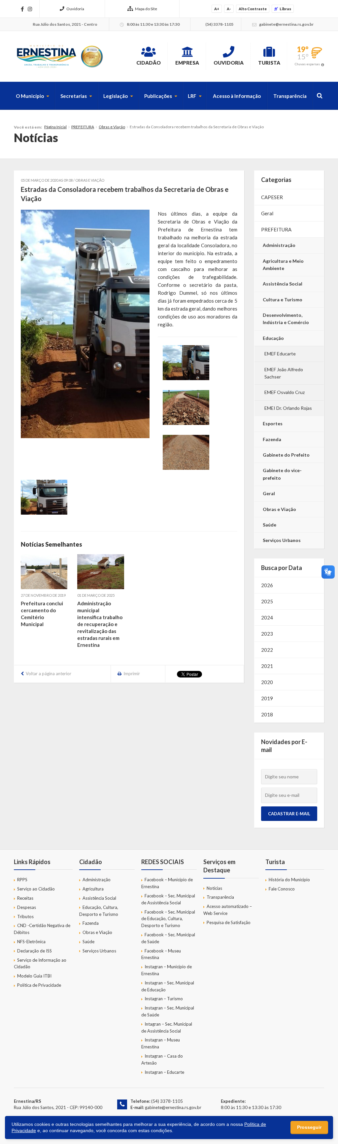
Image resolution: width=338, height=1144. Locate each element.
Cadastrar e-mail (289, 813)
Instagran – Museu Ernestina (160, 1043)
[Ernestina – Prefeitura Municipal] (59, 56)
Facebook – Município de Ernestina (167, 883)
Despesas (26, 907)
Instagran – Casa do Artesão (162, 1059)
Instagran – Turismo (164, 998)
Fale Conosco (282, 888)
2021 (267, 666)
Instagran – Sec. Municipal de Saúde (167, 1011)
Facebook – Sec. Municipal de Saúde (168, 938)
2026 (267, 585)
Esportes (273, 423)
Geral (267, 213)
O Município (30, 96)
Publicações (158, 96)
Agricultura (93, 888)
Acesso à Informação (237, 96)
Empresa (187, 63)
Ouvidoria (75, 8)
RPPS (22, 879)
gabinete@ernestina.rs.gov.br (173, 1107)
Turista (269, 63)
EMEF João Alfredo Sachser (283, 373)
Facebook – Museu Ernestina (161, 954)
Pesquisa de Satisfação (229, 922)
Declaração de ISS (34, 950)
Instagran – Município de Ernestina (166, 970)
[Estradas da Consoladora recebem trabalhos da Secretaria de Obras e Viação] (85, 324)
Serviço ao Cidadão (36, 888)
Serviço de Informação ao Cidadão (40, 963)
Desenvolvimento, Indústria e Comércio (286, 318)
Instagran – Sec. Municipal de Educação (167, 986)
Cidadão (148, 63)
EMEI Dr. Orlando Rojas (288, 408)
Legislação (115, 96)
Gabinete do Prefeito (286, 455)
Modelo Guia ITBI (34, 975)
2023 (267, 634)
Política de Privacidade (39, 985)
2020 (267, 682)
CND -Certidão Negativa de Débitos (42, 929)
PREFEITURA (82, 126)
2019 (267, 698)
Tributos (25, 916)
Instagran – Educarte (164, 1072)
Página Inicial (55, 126)
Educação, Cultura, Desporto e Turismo (98, 911)
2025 (267, 601)
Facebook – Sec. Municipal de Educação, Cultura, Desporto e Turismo (168, 918)
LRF (192, 96)
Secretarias (73, 96)
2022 (267, 650)
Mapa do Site (146, 8)
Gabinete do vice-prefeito (282, 473)
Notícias (214, 888)
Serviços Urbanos (282, 540)
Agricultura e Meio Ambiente (283, 264)
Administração (279, 245)
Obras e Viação (112, 126)
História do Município (289, 879)
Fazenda (272, 439)
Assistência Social (282, 283)
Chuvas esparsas (307, 64)
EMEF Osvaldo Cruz (284, 392)
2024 (267, 617)
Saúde (269, 524)
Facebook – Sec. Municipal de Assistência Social (168, 899)
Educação (273, 338)
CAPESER (272, 197)
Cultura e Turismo (282, 299)
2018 (267, 714)
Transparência (290, 96)
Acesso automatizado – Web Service (227, 910)
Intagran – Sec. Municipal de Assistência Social (166, 1027)
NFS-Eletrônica (31, 941)
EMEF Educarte (280, 353)
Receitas (25, 898)
